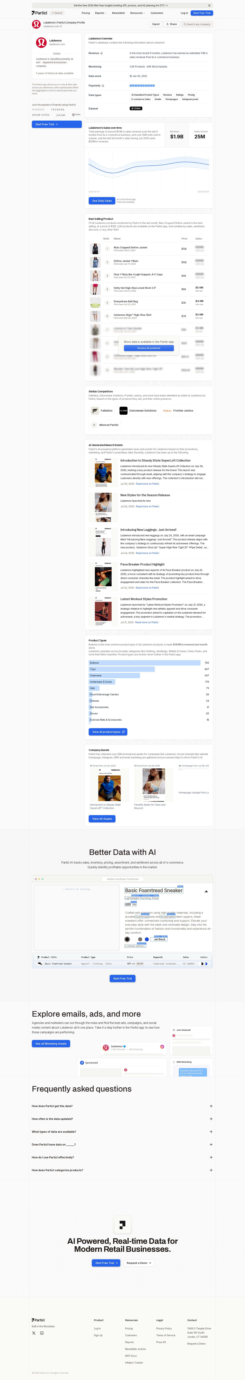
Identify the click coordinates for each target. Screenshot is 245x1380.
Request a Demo (137, 1263)
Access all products (149, 348)
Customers (157, 12)
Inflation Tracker (134, 1362)
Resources (136, 12)
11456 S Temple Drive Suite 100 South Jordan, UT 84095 (199, 1332)
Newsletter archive (135, 1349)
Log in (184, 12)
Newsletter (118, 12)
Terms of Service (165, 1335)
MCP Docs (131, 1355)
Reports (99, 12)
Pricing (86, 12)
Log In (97, 1328)
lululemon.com (51, 26)
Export (156, 24)
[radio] (127, 939)
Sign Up (98, 1335)
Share (173, 24)
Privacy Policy (164, 1328)
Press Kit (161, 1342)
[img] (149, 172)
